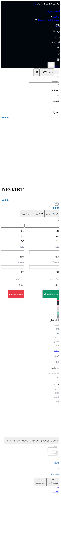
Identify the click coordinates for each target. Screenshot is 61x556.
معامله (56, 16)
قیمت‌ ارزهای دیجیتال (48, 19)
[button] (30, 57)
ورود (57, 65)
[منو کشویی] (51, 65)
